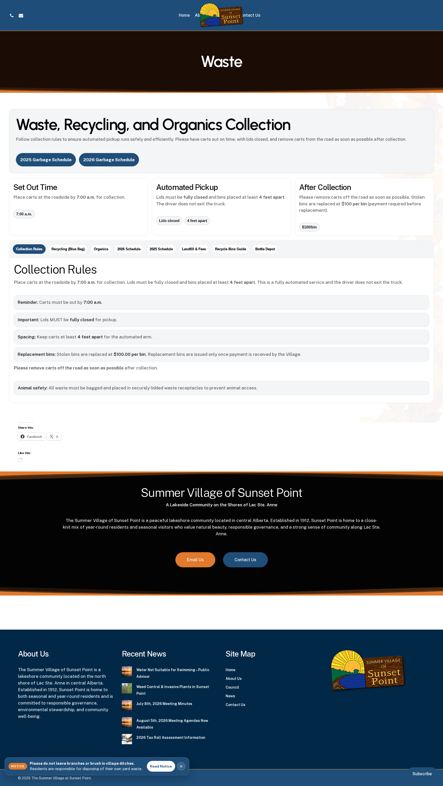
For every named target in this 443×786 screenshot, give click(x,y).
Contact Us (235, 705)
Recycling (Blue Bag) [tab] (68, 249)
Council (232, 687)
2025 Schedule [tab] (161, 249)
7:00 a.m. (24, 214)
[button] (195, 560)
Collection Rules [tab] (29, 249)
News (230, 696)
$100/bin (309, 227)
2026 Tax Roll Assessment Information (170, 737)
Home (230, 670)
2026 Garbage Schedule (109, 159)
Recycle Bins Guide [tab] (230, 249)
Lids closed (169, 221)
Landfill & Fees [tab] (194, 249)
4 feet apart (197, 221)
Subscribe (422, 773)
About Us (234, 679)
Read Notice (161, 766)
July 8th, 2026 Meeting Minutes (164, 704)
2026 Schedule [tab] (128, 249)
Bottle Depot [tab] (265, 249)
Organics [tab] (101, 249)
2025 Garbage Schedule (46, 159)
